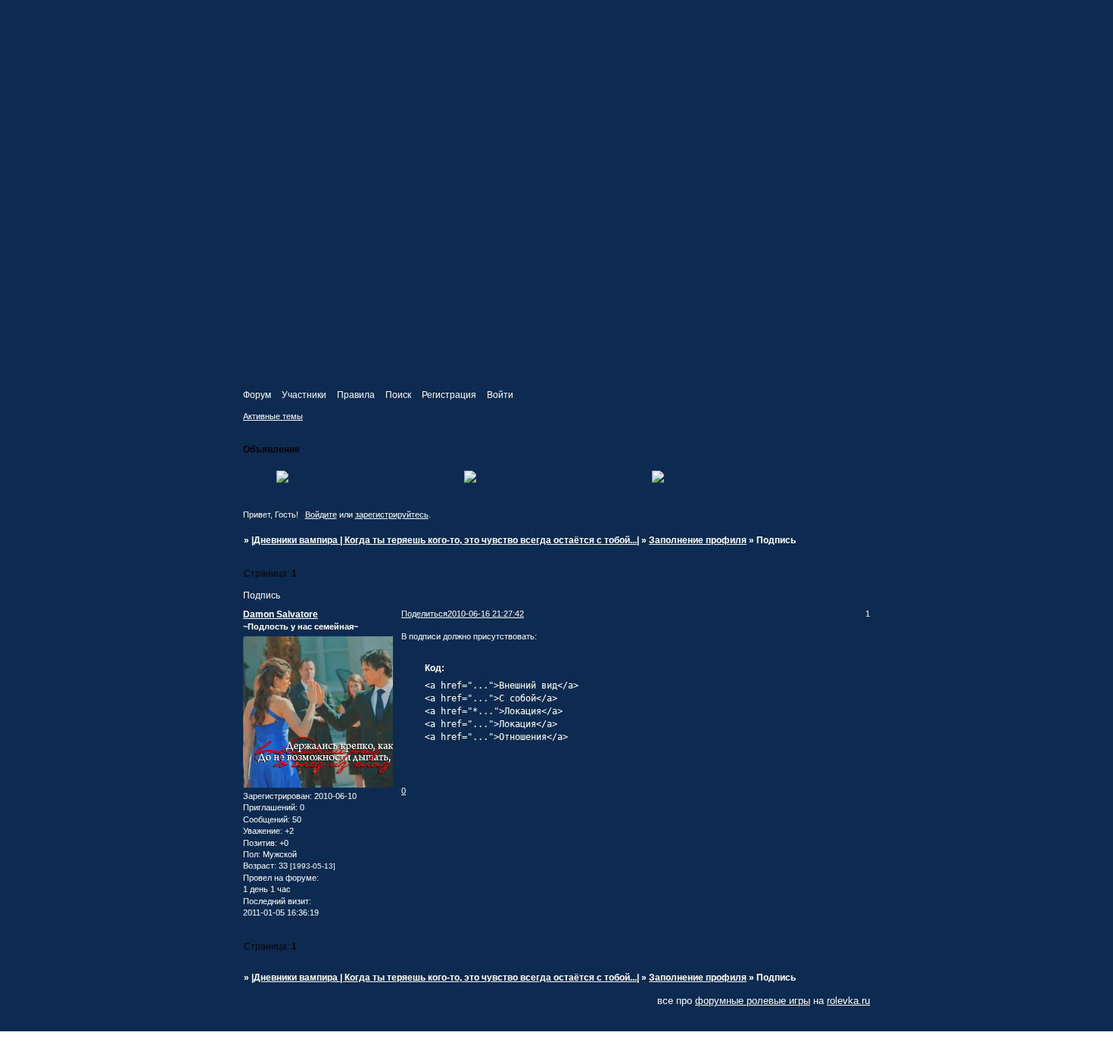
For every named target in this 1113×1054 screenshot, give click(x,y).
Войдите (321, 514)
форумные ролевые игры (752, 1000)
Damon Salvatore (280, 614)
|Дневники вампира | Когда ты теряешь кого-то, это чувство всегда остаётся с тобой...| (445, 540)
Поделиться (424, 613)
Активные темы (273, 416)
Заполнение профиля (698, 540)
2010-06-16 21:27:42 (485, 613)
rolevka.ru (848, 1000)
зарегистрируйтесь (392, 514)
